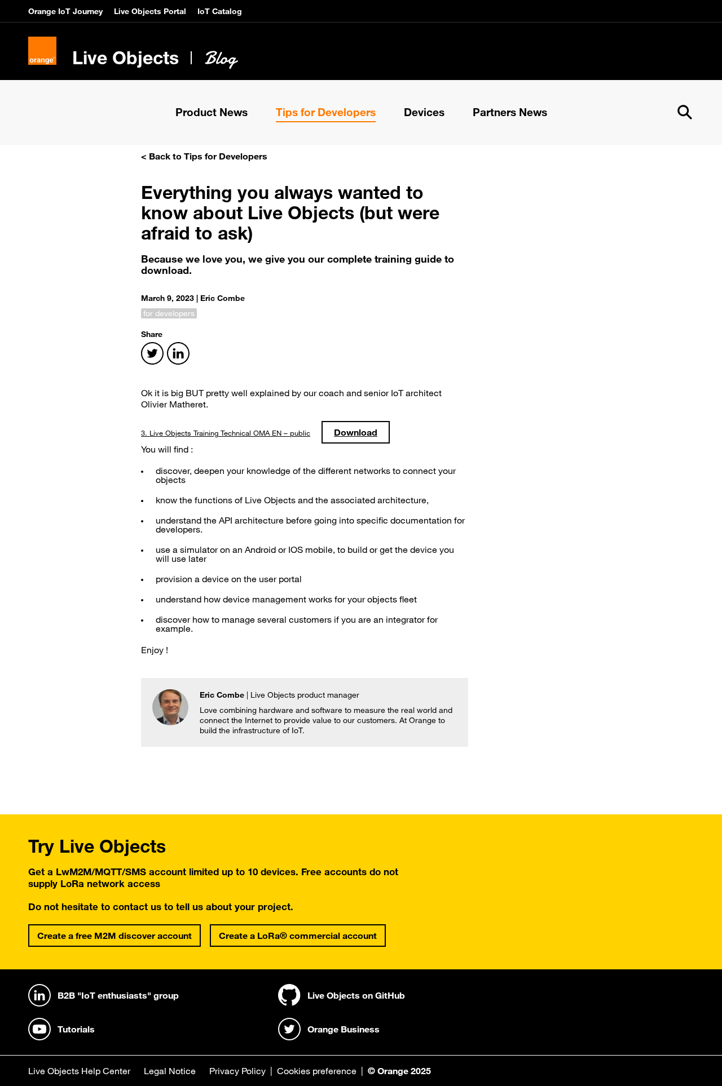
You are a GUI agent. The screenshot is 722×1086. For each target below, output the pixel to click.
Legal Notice (170, 1070)
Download (355, 432)
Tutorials (76, 1029)
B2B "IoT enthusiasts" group (118, 995)
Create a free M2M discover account (114, 935)
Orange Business (343, 1029)
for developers (169, 313)
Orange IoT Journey (65, 11)
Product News (211, 112)
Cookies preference (316, 1070)
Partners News (510, 112)
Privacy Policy (237, 1070)
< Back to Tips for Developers (204, 156)
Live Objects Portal (150, 11)
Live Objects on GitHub (356, 995)
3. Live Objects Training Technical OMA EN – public (225, 432)
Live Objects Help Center (79, 1070)
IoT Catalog (219, 11)
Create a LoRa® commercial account (298, 935)
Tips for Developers (326, 112)
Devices (424, 112)
